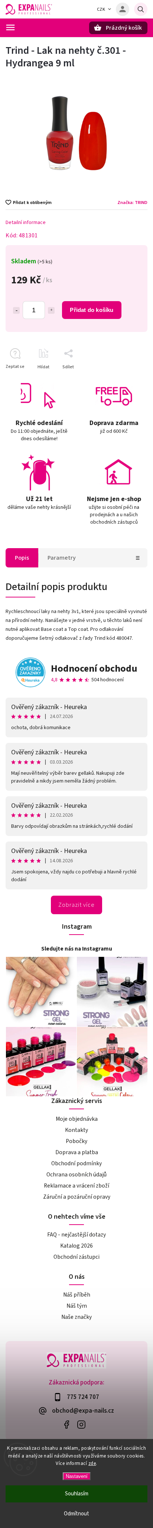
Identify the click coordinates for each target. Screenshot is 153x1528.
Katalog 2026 (76, 1246)
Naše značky (76, 1317)
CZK (101, 9)
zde (92, 1463)
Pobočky (76, 1141)
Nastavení (77, 1476)
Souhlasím (76, 1494)
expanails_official (81, 1424)
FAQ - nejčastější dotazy (76, 1235)
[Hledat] (140, 9)
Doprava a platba (76, 1152)
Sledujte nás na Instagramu (76, 949)
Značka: (132, 202)
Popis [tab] (22, 558)
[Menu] (10, 27)
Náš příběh (76, 1295)
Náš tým (76, 1306)
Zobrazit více (76, 905)
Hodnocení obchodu (94, 668)
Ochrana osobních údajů (76, 1174)
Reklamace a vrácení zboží (76, 1186)
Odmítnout (76, 1514)
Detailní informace (26, 222)
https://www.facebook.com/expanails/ (66, 1424)
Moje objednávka (77, 1119)
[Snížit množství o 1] (16, 310)
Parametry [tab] (62, 558)
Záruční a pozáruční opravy (76, 1197)
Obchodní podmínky (76, 1163)
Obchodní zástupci (76, 1257)
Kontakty (76, 1130)
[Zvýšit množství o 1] (51, 310)
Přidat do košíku (91, 310)
